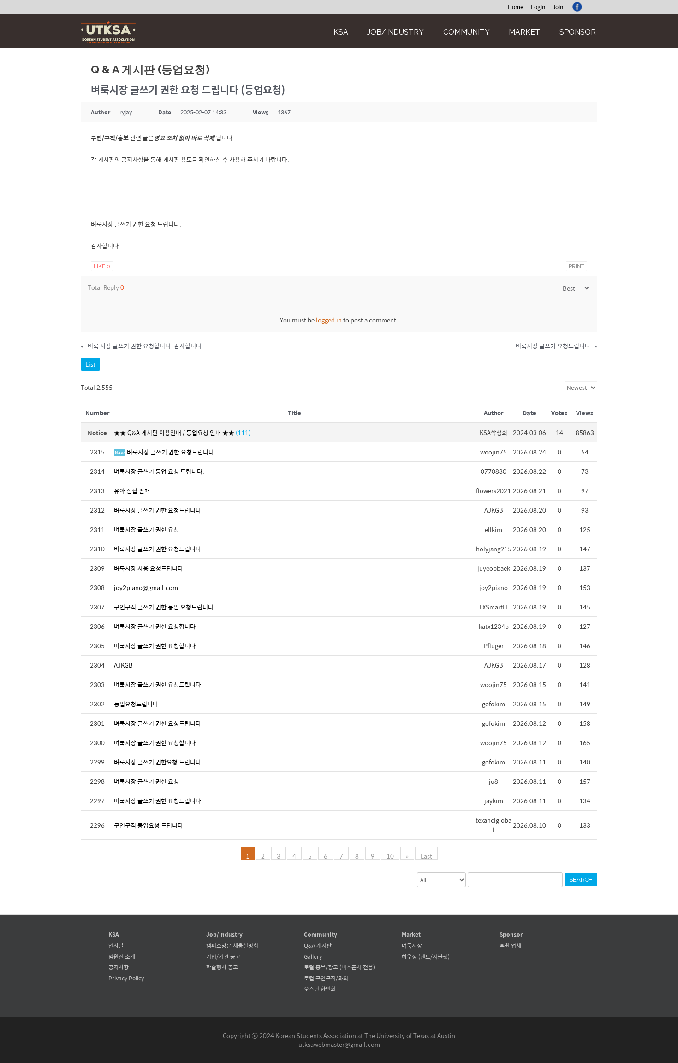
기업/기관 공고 (223, 956)
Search (581, 879)
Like (102, 266)
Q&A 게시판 (318, 945)
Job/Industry (395, 32)
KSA (340, 32)
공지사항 (118, 967)
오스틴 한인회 (320, 989)
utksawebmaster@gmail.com (339, 1044)
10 (390, 855)
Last (426, 855)
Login (538, 7)
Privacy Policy (126, 978)
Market (524, 32)
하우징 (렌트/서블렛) (426, 956)
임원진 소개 (121, 956)
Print (576, 266)
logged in (329, 320)
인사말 (116, 945)
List (90, 364)
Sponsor (577, 32)
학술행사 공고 (222, 967)
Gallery (313, 956)
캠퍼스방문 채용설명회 (232, 945)
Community (466, 32)
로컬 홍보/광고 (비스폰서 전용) (339, 967)
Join (558, 7)
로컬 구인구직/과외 (326, 978)
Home (515, 7)
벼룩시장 (412, 945)
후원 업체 (510, 945)
